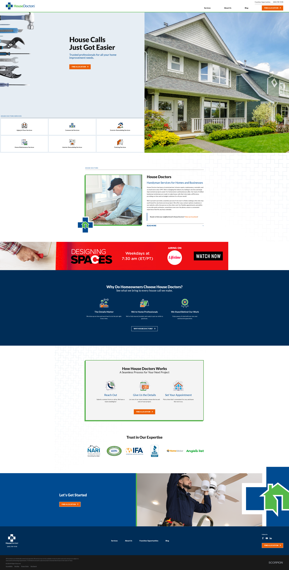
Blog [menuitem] (246, 8)
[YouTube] (267, 538)
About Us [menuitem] (227, 8)
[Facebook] (263, 538)
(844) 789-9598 (278, 2)
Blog (167, 541)
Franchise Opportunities (149, 541)
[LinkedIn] (271, 538)
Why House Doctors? (143, 329)
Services (114, 541)
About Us (128, 541)
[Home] (20, 5)
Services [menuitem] (207, 8)
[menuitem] (9, 566)
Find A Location (271, 8)
